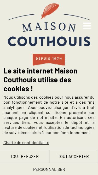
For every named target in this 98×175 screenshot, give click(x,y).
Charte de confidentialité (26, 142)
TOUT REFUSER (24, 156)
